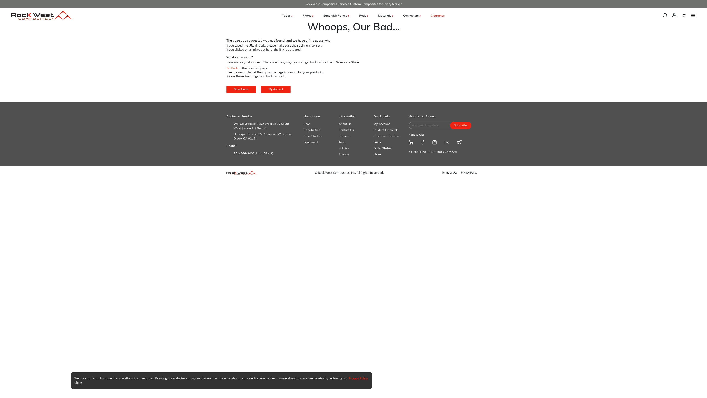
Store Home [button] (241, 89)
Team (342, 142)
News (377, 154)
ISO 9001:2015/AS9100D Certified (433, 152)
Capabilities (312, 130)
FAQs (377, 142)
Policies (344, 148)
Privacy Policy (469, 173)
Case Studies (313, 136)
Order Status (382, 148)
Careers (344, 136)
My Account (382, 124)
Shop (307, 124)
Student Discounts (386, 130)
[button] (675, 19)
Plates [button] (307, 15)
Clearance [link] (438, 15)
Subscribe (460, 125)
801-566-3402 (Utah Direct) (253, 153)
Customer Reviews (386, 136)
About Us (345, 124)
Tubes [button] (286, 15)
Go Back (232, 68)
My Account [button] (276, 89)
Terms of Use (450, 173)
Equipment (311, 142)
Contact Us (346, 130)
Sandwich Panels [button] (335, 15)
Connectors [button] (411, 15)
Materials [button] (385, 15)
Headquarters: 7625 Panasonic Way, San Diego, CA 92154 (262, 136)
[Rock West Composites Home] (41, 18)
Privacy (344, 154)
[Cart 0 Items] (685, 15)
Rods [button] (363, 15)
